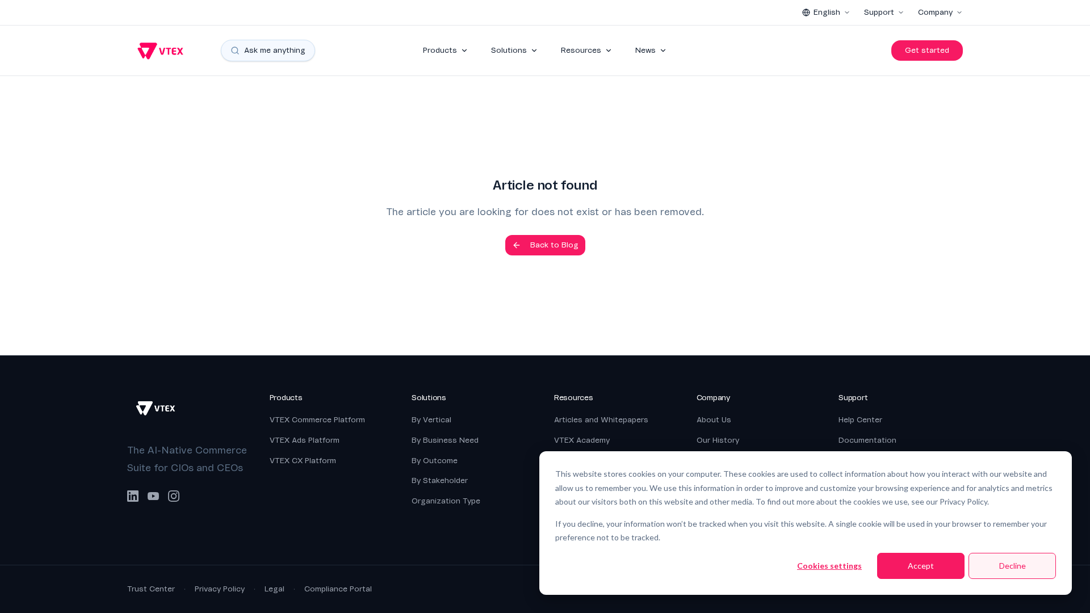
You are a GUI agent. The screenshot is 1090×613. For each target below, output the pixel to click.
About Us (714, 420)
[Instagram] (173, 496)
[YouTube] (153, 496)
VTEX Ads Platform (304, 440)
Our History (718, 440)
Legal (274, 589)
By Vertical (431, 420)
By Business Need (445, 440)
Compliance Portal (338, 589)
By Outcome (435, 460)
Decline (1012, 565)
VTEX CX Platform (303, 460)
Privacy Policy (220, 589)
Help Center (860, 420)
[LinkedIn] (133, 496)
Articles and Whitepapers (601, 420)
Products (440, 50)
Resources (581, 50)
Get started (927, 50)
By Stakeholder (440, 480)
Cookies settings (829, 565)
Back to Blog (554, 245)
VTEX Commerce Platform (317, 420)
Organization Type (446, 501)
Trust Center (151, 589)
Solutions (509, 50)
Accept (921, 565)
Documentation (867, 440)
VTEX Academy (582, 440)
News (645, 50)
